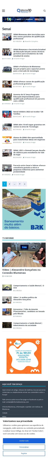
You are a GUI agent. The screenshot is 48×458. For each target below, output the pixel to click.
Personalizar (24, 447)
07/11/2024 (7, 58)
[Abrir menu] (3, 10)
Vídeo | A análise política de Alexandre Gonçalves (25, 298)
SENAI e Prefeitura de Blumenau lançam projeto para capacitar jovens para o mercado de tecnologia (29, 68)
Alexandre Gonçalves (31, 41)
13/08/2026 (18, 302)
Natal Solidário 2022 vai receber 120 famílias (28, 113)
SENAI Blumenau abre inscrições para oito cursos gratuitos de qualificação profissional (29, 36)
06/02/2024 (18, 73)
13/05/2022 (7, 174)
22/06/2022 (18, 157)
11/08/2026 (18, 41)
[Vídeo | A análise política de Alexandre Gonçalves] (7, 299)
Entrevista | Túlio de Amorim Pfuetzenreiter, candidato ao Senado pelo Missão (29, 311)
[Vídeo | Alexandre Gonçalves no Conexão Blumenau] (24, 255)
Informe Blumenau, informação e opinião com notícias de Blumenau (22, 408)
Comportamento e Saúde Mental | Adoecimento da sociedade (27, 324)
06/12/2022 (18, 116)
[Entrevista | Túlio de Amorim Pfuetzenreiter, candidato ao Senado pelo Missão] (7, 311)
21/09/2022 (18, 129)
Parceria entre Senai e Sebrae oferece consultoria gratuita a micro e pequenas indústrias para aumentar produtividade (29, 168)
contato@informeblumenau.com (17, 402)
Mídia (4, 417)
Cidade (4, 413)
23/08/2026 (8, 276)
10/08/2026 (18, 316)
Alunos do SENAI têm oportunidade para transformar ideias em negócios (29, 138)
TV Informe (8, 238)
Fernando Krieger (19, 58)
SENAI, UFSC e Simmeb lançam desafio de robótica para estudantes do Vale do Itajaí (29, 152)
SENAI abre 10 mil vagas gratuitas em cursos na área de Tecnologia (29, 125)
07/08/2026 (18, 328)
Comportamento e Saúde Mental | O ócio (28, 286)
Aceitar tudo (24, 441)
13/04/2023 (7, 103)
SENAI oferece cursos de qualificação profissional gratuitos (29, 82)
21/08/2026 (18, 290)
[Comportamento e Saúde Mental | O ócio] (7, 288)
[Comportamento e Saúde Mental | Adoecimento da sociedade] (7, 325)
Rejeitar (24, 453)
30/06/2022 (18, 142)
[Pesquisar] (44, 10)
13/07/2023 (18, 86)
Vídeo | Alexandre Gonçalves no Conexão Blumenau (21, 271)
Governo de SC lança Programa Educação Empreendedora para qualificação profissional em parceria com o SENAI (29, 97)
